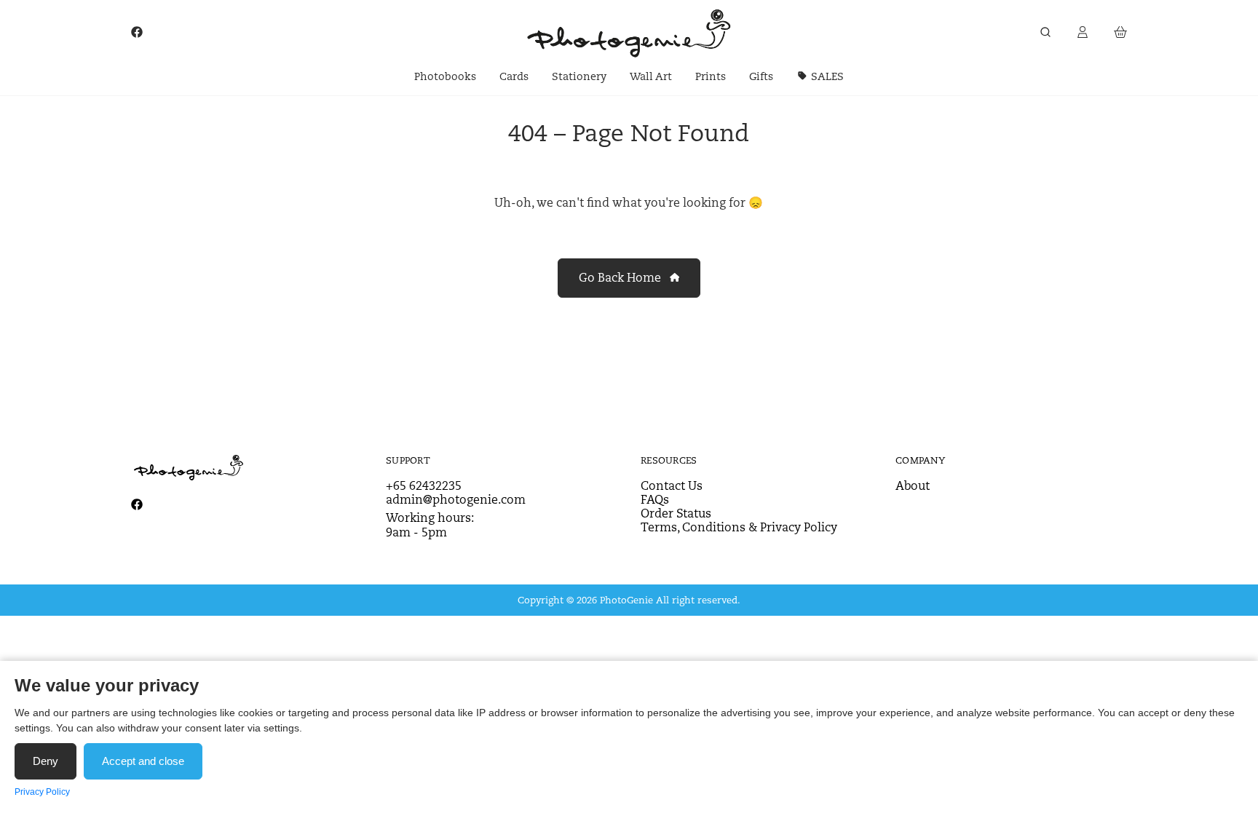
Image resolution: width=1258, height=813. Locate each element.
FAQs (655, 500)
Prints (710, 76)
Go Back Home (621, 277)
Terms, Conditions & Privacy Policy (739, 527)
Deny (45, 761)
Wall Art (651, 76)
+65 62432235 (424, 486)
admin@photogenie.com (456, 500)
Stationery (579, 76)
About (912, 486)
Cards (514, 76)
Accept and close (143, 761)
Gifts (761, 76)
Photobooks (445, 76)
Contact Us (672, 486)
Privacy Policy (42, 792)
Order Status (676, 513)
